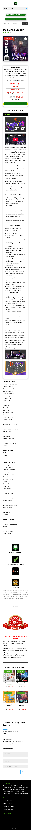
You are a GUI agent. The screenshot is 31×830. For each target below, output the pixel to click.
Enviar (24, 772)
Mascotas (5, 434)
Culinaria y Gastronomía (8, 393)
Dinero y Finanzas (7, 407)
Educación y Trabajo (8, 412)
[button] (25, 38)
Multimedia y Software (8, 438)
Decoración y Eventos (8, 398)
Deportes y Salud (7, 400)
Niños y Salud (6, 445)
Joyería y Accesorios (7, 426)
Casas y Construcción (8, 386)
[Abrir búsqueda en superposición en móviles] (15, 23)
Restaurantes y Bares (8, 450)
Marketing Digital (7, 431)
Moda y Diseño (6, 436)
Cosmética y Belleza (8, 391)
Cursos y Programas (8, 396)
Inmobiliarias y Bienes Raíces (10, 424)
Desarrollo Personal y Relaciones (11, 403)
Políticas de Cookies (8, 809)
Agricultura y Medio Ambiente (10, 384)
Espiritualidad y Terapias (8, 417)
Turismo (5, 455)
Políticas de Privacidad (8, 806)
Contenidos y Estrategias (9, 389)
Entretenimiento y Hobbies (9, 415)
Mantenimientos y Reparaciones (10, 429)
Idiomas (5, 422)
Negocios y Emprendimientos (10, 443)
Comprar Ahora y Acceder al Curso (15, 104)
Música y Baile (6, 441)
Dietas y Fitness (7, 405)
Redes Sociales (6, 448)
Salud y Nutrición (7, 452)
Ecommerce (6, 410)
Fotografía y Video (7, 419)
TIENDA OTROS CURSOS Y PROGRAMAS (15, 19)
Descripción (8, 114)
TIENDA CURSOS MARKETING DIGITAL (15, 14)
